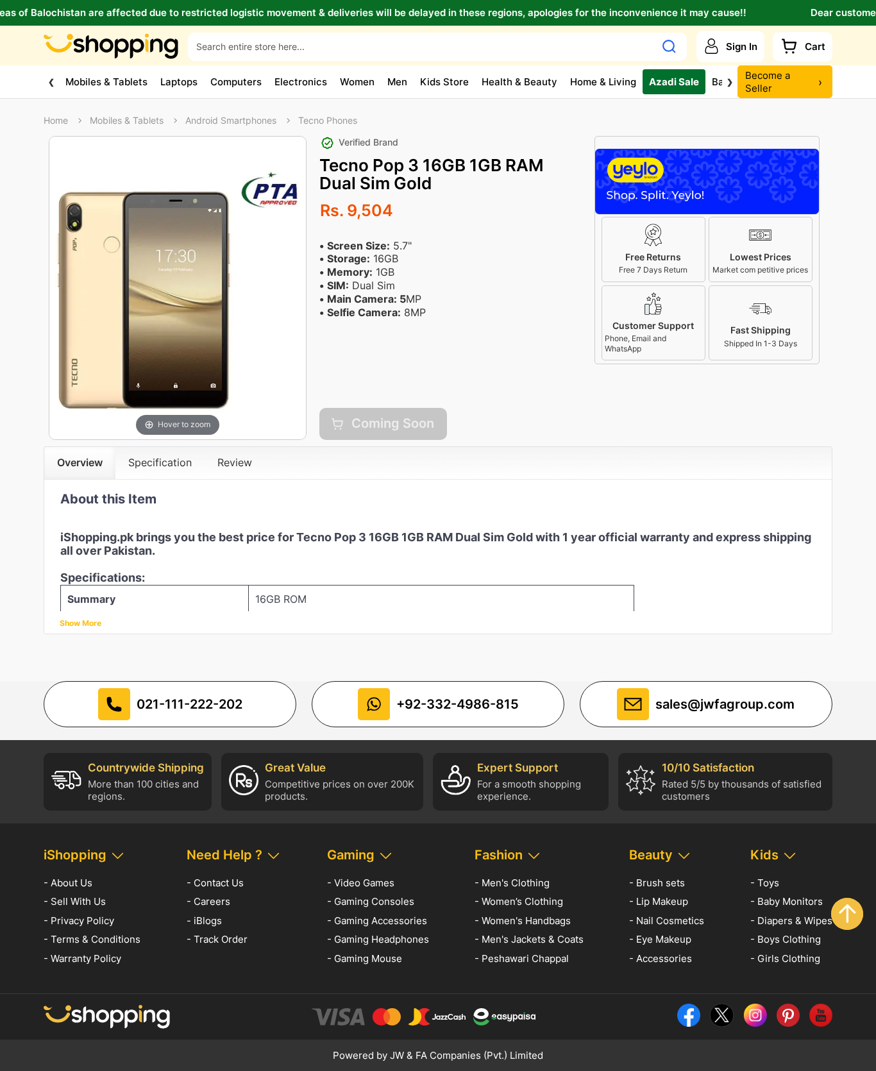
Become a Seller (783, 81)
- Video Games (360, 883)
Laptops (179, 81)
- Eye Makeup (660, 939)
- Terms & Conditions (92, 939)
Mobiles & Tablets (106, 81)
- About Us (68, 883)
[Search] (669, 46)
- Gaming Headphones (378, 939)
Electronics (300, 81)
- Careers (208, 901)
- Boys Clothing (785, 939)
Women (357, 81)
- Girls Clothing (785, 958)
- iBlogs (204, 921)
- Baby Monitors (786, 901)
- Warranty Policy (82, 958)
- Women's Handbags (523, 921)
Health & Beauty (519, 81)
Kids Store (444, 81)
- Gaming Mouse (364, 958)
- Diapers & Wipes (791, 921)
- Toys (764, 883)
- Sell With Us (75, 901)
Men (397, 81)
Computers (236, 81)
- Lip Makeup (658, 901)
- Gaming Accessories (377, 921)
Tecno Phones (327, 120)
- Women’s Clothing (519, 901)
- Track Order (217, 939)
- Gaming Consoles (370, 901)
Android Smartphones (230, 120)
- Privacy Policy (79, 921)
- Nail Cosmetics (666, 921)
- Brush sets (657, 883)
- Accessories (660, 958)
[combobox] (421, 46)
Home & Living (603, 81)
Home (56, 120)
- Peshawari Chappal (522, 958)
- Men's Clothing (512, 883)
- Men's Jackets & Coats (529, 939)
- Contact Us (215, 883)
